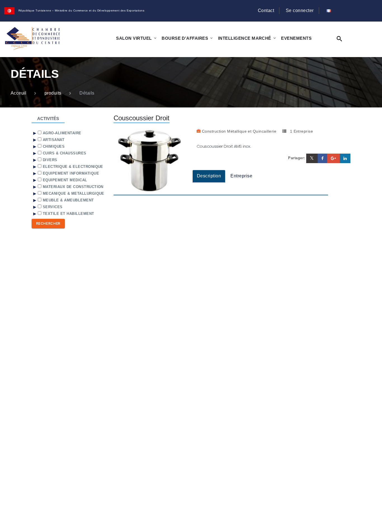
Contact (266, 10)
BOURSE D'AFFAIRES (185, 38)
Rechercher (48, 223)
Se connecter (300, 10)
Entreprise (241, 175)
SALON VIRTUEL (134, 38)
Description (209, 175)
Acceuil (18, 93)
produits (53, 93)
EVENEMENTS (296, 38)
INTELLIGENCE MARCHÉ (244, 38)
